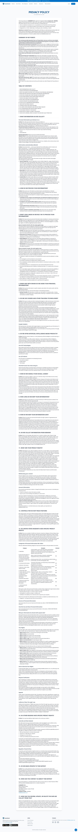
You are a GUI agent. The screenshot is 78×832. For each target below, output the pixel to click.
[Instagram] (53, 822)
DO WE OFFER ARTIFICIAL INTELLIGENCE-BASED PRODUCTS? (32, 96)
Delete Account (30, 823)
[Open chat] (76, 830)
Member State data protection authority (49, 467)
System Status (29, 825)
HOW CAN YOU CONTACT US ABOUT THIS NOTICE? (30, 111)
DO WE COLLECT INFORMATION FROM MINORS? (29, 102)
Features (13, 3)
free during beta (9, 822)
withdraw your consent (39, 252)
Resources (41, 3)
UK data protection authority (24, 468)
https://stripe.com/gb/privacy (32, 139)
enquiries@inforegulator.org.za (32, 759)
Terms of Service (30, 820)
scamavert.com (31, 25)
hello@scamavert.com (46, 33)
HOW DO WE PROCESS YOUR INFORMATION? (29, 90)
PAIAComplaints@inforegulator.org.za (43, 761)
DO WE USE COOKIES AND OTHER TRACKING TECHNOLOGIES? (32, 95)
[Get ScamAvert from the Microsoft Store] (14, 825)
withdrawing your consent (32, 232)
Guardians (31, 3)
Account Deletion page (38, 807)
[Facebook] (55, 822)
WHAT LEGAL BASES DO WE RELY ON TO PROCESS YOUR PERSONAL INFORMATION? (36, 92)
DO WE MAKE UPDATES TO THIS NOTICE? (28, 110)
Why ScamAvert (47, 3)
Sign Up (73, 3)
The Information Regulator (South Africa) (27, 758)
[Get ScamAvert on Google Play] (6, 825)
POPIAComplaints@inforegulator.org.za (27, 762)
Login (69, 3)
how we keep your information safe (33, 72)
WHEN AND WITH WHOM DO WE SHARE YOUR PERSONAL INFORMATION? (34, 93)
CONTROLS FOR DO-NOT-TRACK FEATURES (28, 105)
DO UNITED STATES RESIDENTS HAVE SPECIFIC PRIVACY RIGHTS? (32, 107)
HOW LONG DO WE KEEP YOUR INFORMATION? (29, 99)
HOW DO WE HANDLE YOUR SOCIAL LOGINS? (29, 98)
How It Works (18, 3)
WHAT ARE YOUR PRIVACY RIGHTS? (27, 104)
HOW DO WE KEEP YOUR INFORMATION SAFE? (29, 101)
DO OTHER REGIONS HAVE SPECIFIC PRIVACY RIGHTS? (30, 108)
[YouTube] (58, 822)
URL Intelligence (25, 3)
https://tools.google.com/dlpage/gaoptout (27, 328)
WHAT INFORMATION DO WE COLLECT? (27, 89)
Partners (35, 3)
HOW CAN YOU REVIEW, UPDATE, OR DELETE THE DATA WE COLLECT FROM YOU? (36, 113)
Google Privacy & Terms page (31, 330)
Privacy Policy (29, 821)
